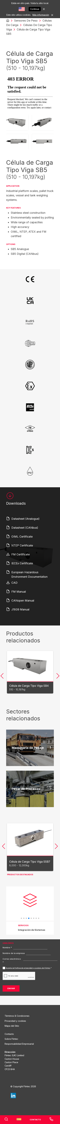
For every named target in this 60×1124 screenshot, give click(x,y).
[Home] (7, 20)
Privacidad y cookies (15, 1021)
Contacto (9, 1034)
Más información (40, 15)
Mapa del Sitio (12, 1026)
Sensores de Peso (26, 20)
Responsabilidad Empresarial (19, 1044)
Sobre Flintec (11, 1039)
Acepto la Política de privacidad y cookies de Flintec (28, 968)
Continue (34, 9)
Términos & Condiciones (17, 1016)
